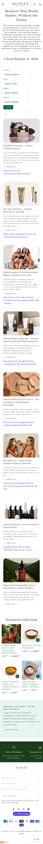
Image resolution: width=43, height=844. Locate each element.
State (5, 79)
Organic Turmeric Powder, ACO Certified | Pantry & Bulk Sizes (11, 685)
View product (17, 640)
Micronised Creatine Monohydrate (31, 646)
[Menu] (3, 4)
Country (6, 70)
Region (6, 88)
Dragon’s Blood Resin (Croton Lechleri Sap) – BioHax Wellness (9, 649)
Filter (8, 107)
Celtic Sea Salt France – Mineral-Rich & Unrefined (30, 684)
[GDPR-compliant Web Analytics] (4, 842)
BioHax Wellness (26, 831)
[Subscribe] (38, 729)
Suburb (6, 97)
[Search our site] (34, 4)
